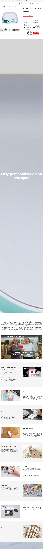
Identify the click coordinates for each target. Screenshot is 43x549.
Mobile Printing (20, 3)
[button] (6, 30)
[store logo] (3, 3)
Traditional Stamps (13, 3)
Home (2, 6)
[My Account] (36, 4)
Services (31, 3)
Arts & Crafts (26, 3)
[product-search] (38, 3)
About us (7, 3)
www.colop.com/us (26, 0)
